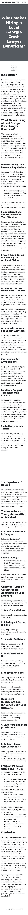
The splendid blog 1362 (10, 2)
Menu (23, 2)
